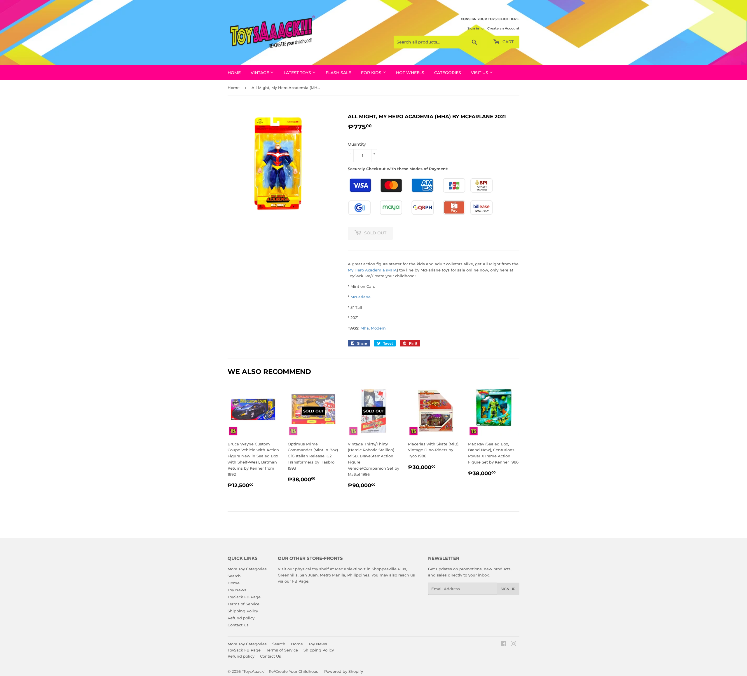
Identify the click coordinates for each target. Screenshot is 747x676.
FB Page (300, 581)
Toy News (237, 590)
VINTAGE (260, 72)
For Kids (372, 72)
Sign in (473, 28)
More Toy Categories (247, 569)
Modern (378, 328)
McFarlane (360, 297)
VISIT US (480, 72)
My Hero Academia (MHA (372, 270)
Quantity (357, 144)
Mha (364, 328)
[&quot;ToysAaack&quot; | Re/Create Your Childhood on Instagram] (513, 644)
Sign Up (508, 589)
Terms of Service (243, 604)
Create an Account (503, 28)
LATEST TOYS (298, 72)
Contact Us (238, 625)
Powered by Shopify (343, 671)
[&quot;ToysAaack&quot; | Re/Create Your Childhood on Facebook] (503, 644)
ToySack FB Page (244, 597)
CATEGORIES (447, 72)
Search (234, 576)
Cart (507, 41)
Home (234, 72)
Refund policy (241, 618)
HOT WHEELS (410, 72)
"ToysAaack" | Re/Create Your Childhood (280, 671)
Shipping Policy (243, 611)
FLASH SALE (338, 72)
